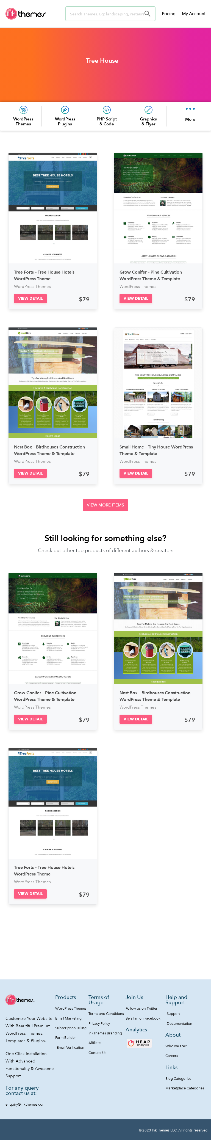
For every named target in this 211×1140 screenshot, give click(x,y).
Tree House (102, 60)
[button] (30, 298)
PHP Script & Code (107, 121)
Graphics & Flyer (148, 121)
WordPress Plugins (65, 121)
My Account (194, 13)
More (190, 119)
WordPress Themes (23, 121)
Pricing (169, 13)
